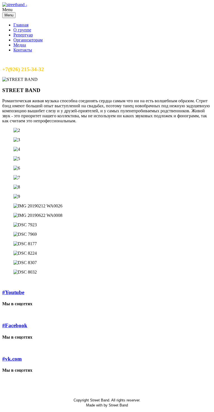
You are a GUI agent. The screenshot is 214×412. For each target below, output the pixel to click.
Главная (20, 25)
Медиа (19, 45)
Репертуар (23, 35)
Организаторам (28, 40)
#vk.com (12, 359)
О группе (22, 30)
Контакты (22, 50)
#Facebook (14, 325)
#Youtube (13, 292)
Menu (8, 15)
